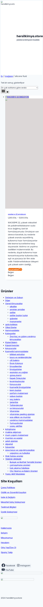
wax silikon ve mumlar (20, 417)
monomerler (16, 321)
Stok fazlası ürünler (14, 456)
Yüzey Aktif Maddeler (15, 474)
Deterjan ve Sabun (14, 297)
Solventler (10, 447)
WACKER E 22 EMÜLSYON (17, 214)
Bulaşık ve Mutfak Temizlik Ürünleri (26, 462)
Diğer (7, 300)
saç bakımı (15, 399)
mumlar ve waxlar (13, 438)
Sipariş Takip (7, 552)
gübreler (14, 318)
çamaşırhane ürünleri (20, 465)
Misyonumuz (7, 537)
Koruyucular (15, 384)
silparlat (9, 444)
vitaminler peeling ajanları (22, 414)
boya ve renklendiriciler (21, 357)
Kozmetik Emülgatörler (20, 387)
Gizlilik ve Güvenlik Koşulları (13, 492)
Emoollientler (16, 366)
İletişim (4, 533)
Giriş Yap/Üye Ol (8, 547)
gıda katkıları (11, 324)
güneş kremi (15, 375)
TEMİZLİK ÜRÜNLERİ (13, 459)
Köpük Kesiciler (12, 345)
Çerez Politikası (8, 487)
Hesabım (5, 542)
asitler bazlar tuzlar (19, 315)
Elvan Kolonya (16, 363)
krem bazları (15, 390)
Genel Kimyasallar (14, 303)
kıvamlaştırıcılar (17, 381)
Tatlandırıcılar (16, 405)
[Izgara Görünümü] (3, 91)
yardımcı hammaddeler (21, 420)
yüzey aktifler (16, 426)
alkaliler (13, 306)
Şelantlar (14, 402)
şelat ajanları (11, 441)
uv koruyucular (17, 408)
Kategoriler (10, 333)
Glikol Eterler (11, 327)
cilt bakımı (14, 360)
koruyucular (10, 348)
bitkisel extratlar (17, 354)
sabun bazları (16, 396)
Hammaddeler (12, 330)
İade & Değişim (8, 497)
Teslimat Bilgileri (8, 507)
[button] (11, 272)
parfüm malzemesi (19, 393)
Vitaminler (14, 411)
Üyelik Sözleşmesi (9, 512)
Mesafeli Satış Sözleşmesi (13, 502)
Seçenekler (13, 269)
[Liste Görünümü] (7, 92)
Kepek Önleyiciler (18, 378)
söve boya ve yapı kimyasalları (20, 450)
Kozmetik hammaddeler (16, 351)
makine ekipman (13, 432)
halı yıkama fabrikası (19, 468)
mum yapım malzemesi (16, 435)
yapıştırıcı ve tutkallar (20, 453)
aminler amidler (17, 309)
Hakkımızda (6, 528)
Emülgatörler (16, 369)
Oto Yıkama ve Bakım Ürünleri (24, 471)
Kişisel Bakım (11, 342)
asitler (13, 312)
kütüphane (10, 429)
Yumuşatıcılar (16, 423)
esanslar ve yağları (19, 372)
